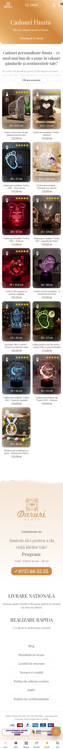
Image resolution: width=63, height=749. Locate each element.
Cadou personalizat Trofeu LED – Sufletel (16, 239)
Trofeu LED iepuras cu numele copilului (16, 292)
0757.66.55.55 (33, 571)
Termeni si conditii (31, 672)
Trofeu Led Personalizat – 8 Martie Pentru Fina (46, 292)
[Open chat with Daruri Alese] (56, 731)
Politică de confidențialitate (31, 699)
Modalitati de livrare (31, 655)
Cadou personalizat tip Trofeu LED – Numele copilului (47, 400)
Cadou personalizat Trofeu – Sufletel (47, 133)
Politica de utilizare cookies (31, 681)
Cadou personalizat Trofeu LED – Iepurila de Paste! (47, 239)
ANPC (31, 690)
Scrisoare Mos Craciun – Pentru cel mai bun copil (16, 345)
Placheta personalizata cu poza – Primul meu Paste (16, 451)
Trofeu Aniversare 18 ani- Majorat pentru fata (16, 133)
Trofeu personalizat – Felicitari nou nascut (46, 186)
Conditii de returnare (31, 663)
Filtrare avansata (31, 80)
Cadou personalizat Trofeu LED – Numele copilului (16, 398)
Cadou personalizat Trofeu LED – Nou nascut (16, 186)
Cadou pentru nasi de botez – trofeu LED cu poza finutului (47, 345)
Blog (31, 646)
